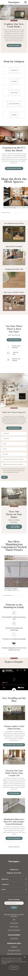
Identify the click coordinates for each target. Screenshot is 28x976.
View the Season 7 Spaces (14, 168)
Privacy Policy (14, 923)
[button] (25, 2)
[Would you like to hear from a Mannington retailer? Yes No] (14, 459)
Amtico (3, 889)
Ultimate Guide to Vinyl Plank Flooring (14, 727)
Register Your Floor (14, 873)
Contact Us (14, 869)
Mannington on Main (14, 950)
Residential (5, 879)
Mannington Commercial (14, 953)
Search (14, 907)
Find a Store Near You (14, 428)
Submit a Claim (14, 926)
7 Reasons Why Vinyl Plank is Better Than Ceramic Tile (14, 773)
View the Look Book (14, 45)
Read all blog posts (14, 846)
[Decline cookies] (25, 956)
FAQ (14, 919)
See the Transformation (14, 838)
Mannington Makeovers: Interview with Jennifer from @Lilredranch (14, 821)
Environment (14, 938)
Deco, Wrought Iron (10, 590)
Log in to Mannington (14, 930)
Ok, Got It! (14, 967)
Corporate (14, 946)
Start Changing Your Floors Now (14, 526)
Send (4, 477)
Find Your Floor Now (14, 339)
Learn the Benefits (14, 793)
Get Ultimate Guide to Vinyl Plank (14, 744)
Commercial (5, 884)
